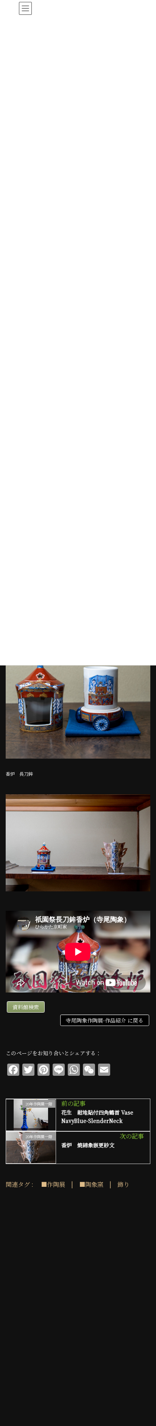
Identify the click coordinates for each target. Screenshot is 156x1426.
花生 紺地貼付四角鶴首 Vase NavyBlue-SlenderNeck (97, 1116)
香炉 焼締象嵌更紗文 (87, 1145)
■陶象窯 (91, 1184)
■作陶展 (53, 1184)
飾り (123, 1184)
